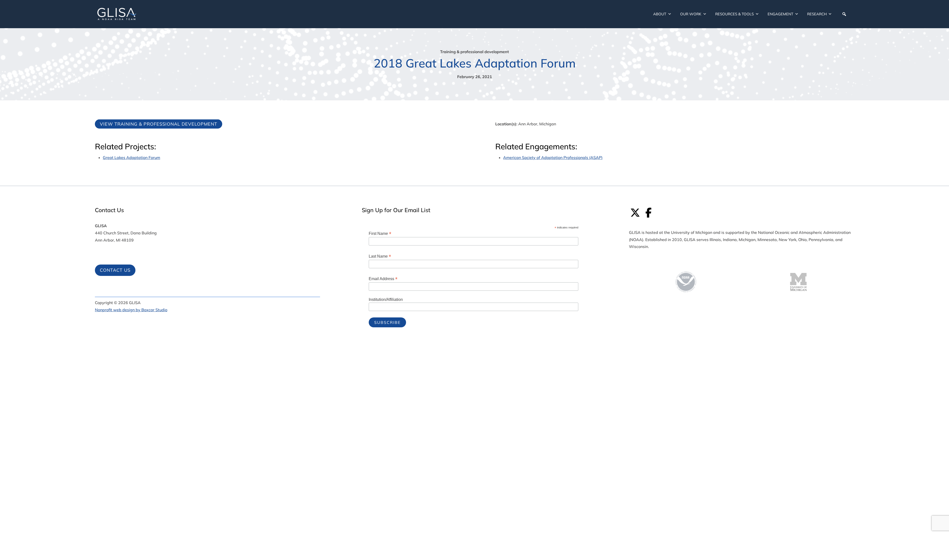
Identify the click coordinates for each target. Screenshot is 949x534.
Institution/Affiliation (386, 299)
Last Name (380, 256)
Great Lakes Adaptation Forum (131, 157)
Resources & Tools (734, 14)
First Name (380, 233)
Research (817, 14)
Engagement (780, 14)
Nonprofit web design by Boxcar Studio (131, 309)
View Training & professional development (158, 124)
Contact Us (115, 270)
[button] (844, 14)
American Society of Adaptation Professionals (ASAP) (553, 157)
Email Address (383, 279)
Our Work (690, 14)
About (659, 14)
